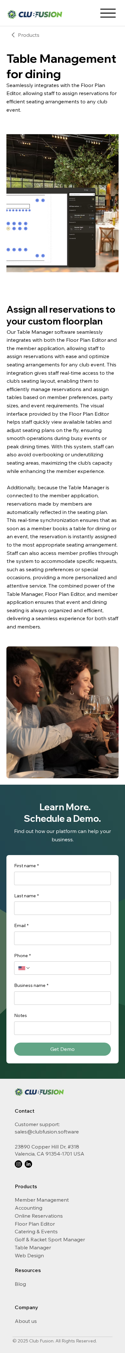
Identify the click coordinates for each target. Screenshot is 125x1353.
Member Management (42, 1200)
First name (26, 866)
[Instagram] (18, 1164)
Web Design (29, 1255)
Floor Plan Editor (35, 1224)
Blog (20, 1284)
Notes (20, 1015)
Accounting (28, 1208)
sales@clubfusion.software (47, 1131)
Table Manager (33, 1247)
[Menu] (108, 13)
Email (21, 925)
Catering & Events (36, 1231)
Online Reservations (39, 1216)
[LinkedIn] (28, 1164)
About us (26, 1321)
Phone (22, 955)
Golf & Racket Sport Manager (50, 1239)
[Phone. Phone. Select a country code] (24, 968)
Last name (26, 896)
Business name (31, 985)
